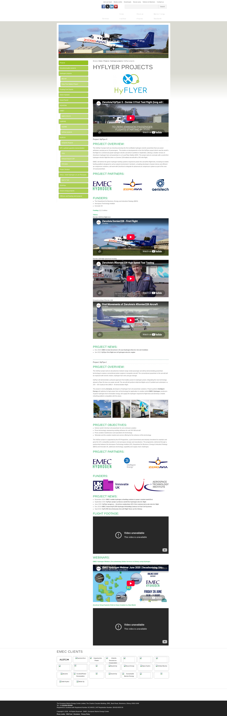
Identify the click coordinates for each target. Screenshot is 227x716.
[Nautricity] (113, 666)
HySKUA (62, 137)
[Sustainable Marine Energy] (129, 676)
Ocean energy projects (67, 191)
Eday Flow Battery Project (70, 84)
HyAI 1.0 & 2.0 (66, 116)
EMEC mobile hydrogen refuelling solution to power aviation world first (129, 499)
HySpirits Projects (67, 143)
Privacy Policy (85, 714)
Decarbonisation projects (68, 68)
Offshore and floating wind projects (71, 196)
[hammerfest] (80, 658)
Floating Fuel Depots (66, 89)
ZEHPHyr (63, 185)
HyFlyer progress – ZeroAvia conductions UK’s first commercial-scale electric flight (130, 504)
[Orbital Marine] (161, 666)
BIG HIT (64, 79)
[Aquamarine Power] (96, 660)
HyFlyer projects (67, 132)
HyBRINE (63, 121)
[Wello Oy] (80, 681)
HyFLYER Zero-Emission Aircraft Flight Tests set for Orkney (122, 509)
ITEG (63, 153)
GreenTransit (64, 100)
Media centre (118, 2)
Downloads (127, 2)
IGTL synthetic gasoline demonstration (72, 148)
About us (140, 14)
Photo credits (61, 714)
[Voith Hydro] (64, 681)
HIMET (62, 111)
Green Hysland (65, 95)
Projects (140, 19)
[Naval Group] (129, 666)
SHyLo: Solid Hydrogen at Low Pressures (73, 175)
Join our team (107, 2)
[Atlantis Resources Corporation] (113, 663)
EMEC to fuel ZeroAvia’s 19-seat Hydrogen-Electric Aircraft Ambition (125, 350)
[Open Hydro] (145, 666)
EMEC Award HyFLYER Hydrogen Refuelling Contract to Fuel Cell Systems (127, 506)
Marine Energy (159, 14)
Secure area (137, 2)
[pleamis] (64, 674)
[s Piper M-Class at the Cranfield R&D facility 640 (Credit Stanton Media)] (159, 418)
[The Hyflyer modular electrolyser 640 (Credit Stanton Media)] (121, 418)
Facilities (122, 19)
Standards (157, 19)
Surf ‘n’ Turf (65, 180)
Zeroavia (109, 389)
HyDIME (64, 127)
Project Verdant (65, 169)
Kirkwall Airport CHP (68, 159)
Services (105, 19)
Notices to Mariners (149, 2)
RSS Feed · (70, 714)
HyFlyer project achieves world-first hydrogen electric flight (126, 502)
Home (121, 14)
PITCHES (65, 164)
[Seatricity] (113, 674)
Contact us (160, 2)
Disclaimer (77, 714)
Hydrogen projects (116, 61)
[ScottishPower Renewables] (80, 676)
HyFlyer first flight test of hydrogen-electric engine (118, 352)
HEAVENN (63, 105)
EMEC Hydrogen (154, 391)
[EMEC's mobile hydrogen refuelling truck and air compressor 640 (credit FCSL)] (102, 418)
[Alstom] (64, 662)
